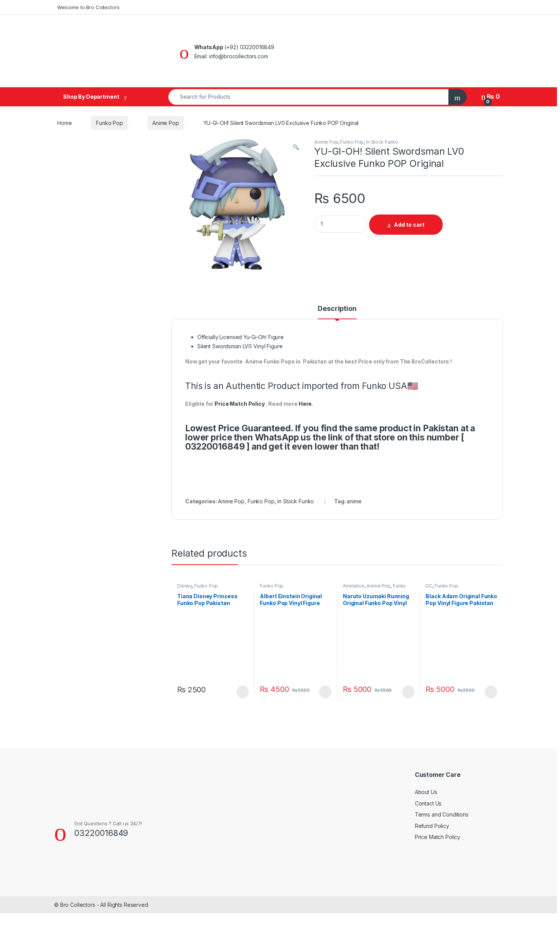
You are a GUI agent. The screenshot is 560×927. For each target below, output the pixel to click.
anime (354, 501)
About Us (426, 792)
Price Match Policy (239, 403)
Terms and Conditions (442, 814)
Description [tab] (337, 308)
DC (429, 586)
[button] (296, 147)
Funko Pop (109, 123)
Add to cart (409, 224)
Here (305, 403)
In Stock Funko (382, 142)
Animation (354, 586)
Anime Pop (165, 123)
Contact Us (428, 803)
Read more (241, 691)
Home (64, 123)
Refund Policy (432, 826)
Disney (184, 586)
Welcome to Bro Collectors (88, 7)
